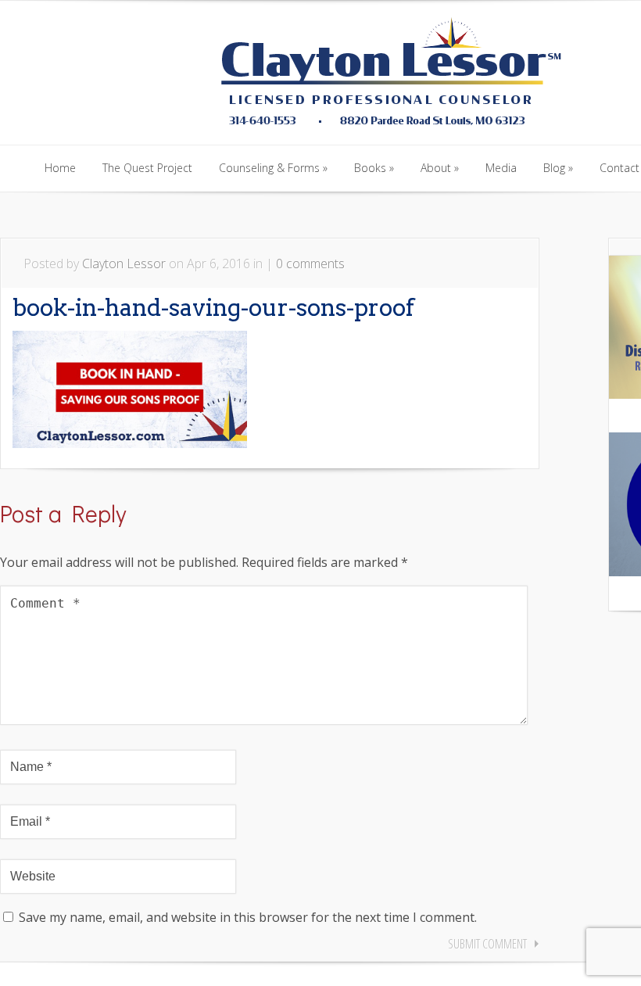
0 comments (310, 263)
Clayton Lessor (124, 263)
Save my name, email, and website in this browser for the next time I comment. (248, 917)
